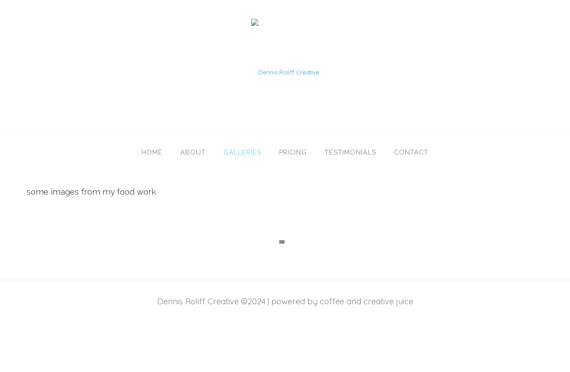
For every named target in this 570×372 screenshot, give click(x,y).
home (152, 152)
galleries (242, 152)
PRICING (293, 152)
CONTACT (411, 152)
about (193, 152)
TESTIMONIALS (350, 152)
